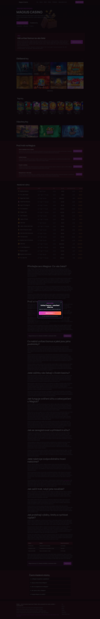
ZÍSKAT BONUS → (50, 313)
